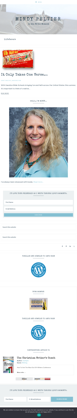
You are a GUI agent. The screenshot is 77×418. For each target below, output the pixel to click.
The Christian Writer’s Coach (36, 358)
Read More (5, 93)
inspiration (16, 80)
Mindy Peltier (38, 19)
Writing (24, 363)
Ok (39, 415)
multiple (26, 360)
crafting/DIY (6, 80)
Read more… (38, 182)
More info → (21, 372)
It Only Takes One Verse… (24, 75)
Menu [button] (40, 2)
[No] (74, 413)
